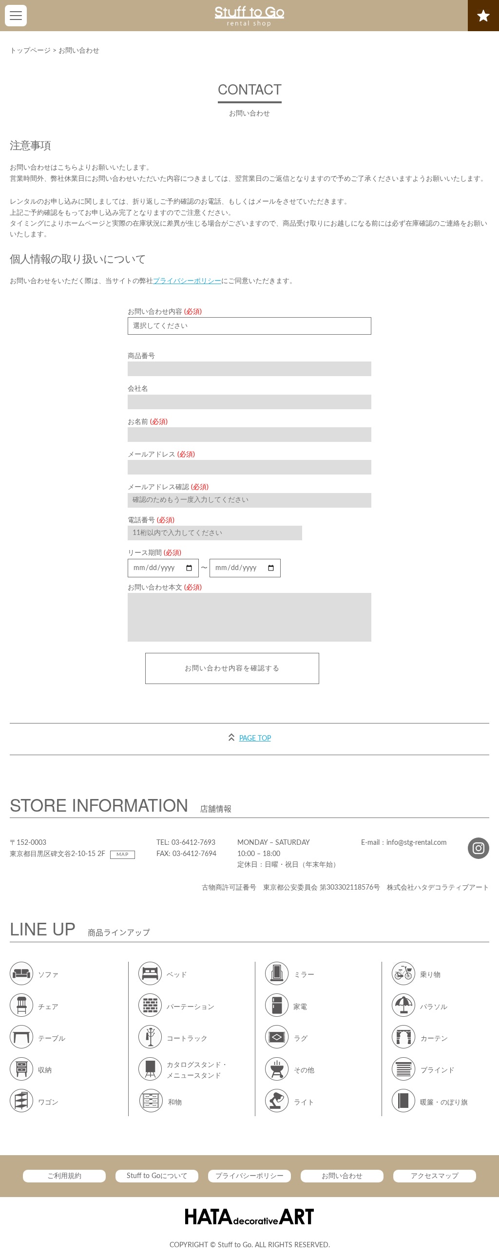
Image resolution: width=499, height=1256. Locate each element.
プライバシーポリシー (187, 281)
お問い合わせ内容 (165, 311)
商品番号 (141, 356)
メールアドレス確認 (168, 487)
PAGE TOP (255, 738)
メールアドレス (161, 454)
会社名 (138, 388)
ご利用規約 (64, 1176)
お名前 (148, 422)
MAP (122, 854)
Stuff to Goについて (157, 1176)
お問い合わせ (342, 1176)
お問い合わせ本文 (165, 587)
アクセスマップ (435, 1176)
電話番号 (151, 520)
